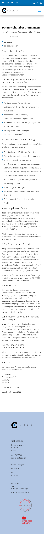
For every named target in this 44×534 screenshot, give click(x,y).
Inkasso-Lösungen (17, 465)
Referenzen (15, 469)
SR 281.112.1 (19, 183)
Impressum (15, 483)
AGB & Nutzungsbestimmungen (19, 488)
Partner (13, 472)
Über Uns (14, 476)
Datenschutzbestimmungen (21, 492)
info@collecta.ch (14, 312)
